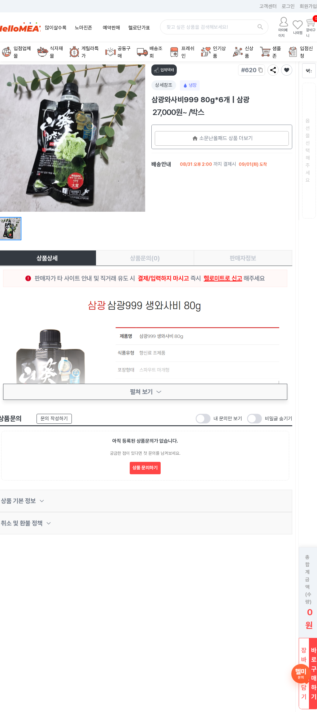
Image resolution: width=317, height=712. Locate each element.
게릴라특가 (90, 52)
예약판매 (111, 28)
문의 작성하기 (54, 419)
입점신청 (306, 52)
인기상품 (219, 52)
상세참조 (163, 85)
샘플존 (276, 52)
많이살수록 (56, 28)
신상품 (249, 52)
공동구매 (124, 52)
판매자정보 (243, 258)
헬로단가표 (139, 28)
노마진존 (83, 28)
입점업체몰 (22, 52)
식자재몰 (56, 52)
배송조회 (156, 52)
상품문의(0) (145, 258)
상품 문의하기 (145, 468)
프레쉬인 (187, 52)
